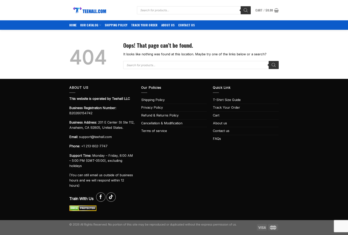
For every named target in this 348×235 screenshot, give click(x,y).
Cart (216, 115)
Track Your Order (144, 25)
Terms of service (154, 131)
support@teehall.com (95, 137)
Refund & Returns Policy (160, 115)
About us (168, 25)
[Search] (246, 10)
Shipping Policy (116, 25)
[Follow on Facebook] (101, 197)
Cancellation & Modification (161, 123)
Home (73, 25)
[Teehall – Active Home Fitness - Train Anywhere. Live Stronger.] (100, 10)
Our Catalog (89, 25)
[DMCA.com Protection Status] (82, 208)
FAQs (217, 139)
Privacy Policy (152, 107)
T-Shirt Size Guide (227, 100)
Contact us (186, 25)
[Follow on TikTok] (111, 197)
